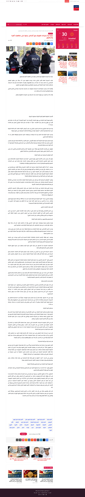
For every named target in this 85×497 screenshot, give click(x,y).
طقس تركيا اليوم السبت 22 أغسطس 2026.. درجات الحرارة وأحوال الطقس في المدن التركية (46, 480)
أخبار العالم (58, 24)
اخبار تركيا (43, 422)
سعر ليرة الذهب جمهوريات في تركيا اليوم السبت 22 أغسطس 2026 (31, 480)
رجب (32, 427)
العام (21, 425)
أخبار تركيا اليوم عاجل (30, 419)
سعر (23, 427)
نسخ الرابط (23, 434)
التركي (49, 425)
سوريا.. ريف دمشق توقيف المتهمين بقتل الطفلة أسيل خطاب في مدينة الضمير (50, 1)
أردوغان (49, 422)
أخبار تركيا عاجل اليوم (18, 419)
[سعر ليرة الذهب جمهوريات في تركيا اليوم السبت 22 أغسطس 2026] (30, 474)
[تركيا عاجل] (76, 7)
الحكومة (38, 425)
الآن (12, 422)
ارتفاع (17, 422)
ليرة (50, 430)
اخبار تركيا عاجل (24, 422)
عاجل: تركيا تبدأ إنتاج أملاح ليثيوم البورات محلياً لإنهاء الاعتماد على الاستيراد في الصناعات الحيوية (63, 64)
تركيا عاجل (38, 427)
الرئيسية (75, 24)
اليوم (10, 425)
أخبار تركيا (70, 24)
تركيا (44, 427)
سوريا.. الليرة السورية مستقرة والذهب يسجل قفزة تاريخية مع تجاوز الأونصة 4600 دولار (72, 64)
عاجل (18, 427)
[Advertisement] (30, 12)
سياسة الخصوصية (44, 493)
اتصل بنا (49, 493)
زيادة (28, 427)
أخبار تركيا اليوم (40, 419)
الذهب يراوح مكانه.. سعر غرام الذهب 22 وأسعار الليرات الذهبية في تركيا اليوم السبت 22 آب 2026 (62, 79)
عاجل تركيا (12, 427)
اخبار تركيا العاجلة (34, 422)
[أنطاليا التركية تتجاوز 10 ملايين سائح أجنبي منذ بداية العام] (72, 73)
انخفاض (49, 427)
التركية (44, 425)
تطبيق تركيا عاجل (45, 24)
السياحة (26, 425)
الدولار (32, 425)
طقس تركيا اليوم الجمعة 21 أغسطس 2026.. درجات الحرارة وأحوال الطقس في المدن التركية (15, 480)
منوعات (52, 24)
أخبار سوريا (64, 24)
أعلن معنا (35, 493)
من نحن (39, 493)
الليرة (15, 425)
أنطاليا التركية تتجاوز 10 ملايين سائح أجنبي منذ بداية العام (72, 78)
